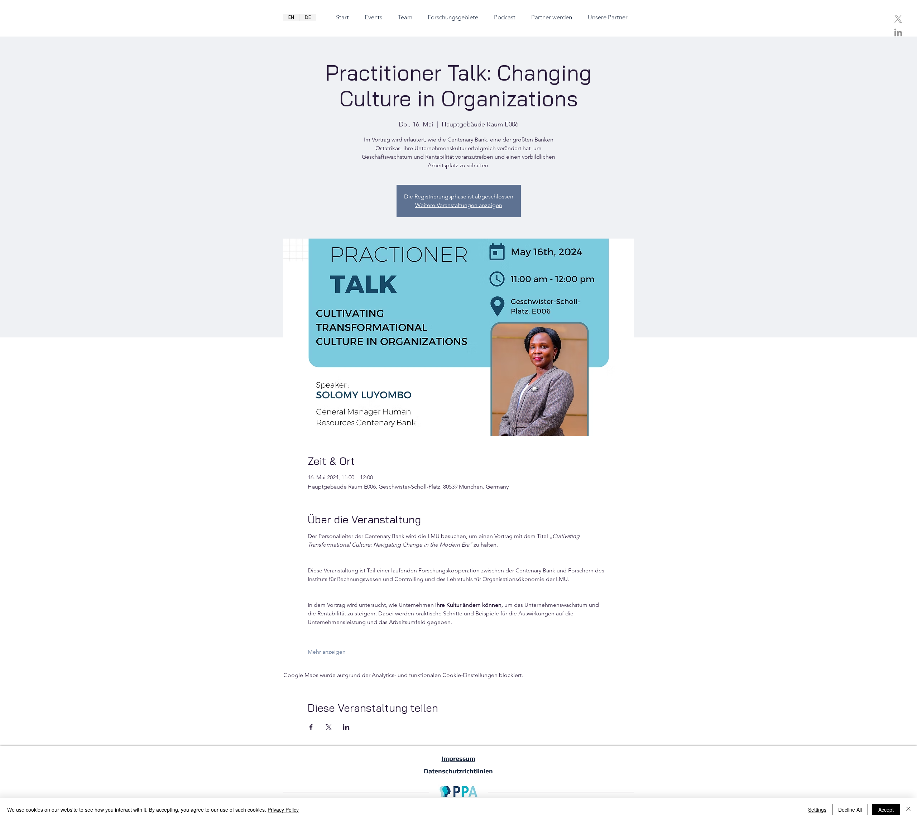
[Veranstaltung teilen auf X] (328, 727)
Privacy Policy (283, 809)
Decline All (850, 809)
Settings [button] (817, 809)
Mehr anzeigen (327, 651)
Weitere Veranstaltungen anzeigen (458, 205)
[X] (898, 18)
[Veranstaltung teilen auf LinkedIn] (346, 727)
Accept (886, 809)
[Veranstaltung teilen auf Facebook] (311, 727)
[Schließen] (908, 809)
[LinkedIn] (898, 32)
